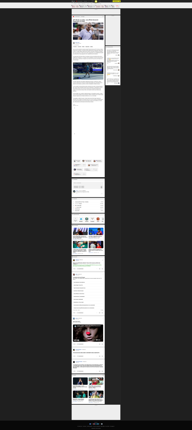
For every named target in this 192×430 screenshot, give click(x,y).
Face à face (99, 3)
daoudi (77, 190)
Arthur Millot (75, 239)
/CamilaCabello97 (78, 349)
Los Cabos (79, 46)
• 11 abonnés (80, 190)
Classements (83, 3)
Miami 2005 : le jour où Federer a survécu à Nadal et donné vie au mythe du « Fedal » (95, 386)
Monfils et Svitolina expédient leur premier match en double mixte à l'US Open (96, 250)
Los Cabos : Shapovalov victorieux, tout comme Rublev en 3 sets (95, 237)
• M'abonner (84, 190)
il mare (77, 318)
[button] (88, 1)
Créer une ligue (75, 220)
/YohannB (77, 259)
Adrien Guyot (77, 42)
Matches (79, 3)
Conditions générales (89, 426)
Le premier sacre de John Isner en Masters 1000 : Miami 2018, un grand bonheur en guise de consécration (96, 400)
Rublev (83, 46)
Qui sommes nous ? (80, 426)
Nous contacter (107, 426)
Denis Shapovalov (88, 160)
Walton (91, 46)
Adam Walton (99, 160)
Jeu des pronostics (79, 1)
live (117, 5)
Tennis (74, 1)
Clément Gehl (91, 238)
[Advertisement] (96, 12)
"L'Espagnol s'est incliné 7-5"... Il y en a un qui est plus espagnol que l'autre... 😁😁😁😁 (113, 74)
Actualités (75, 3)
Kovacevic (75, 46)
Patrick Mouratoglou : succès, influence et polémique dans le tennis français (80, 386)
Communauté (85, 1)
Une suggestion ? (112, 426)
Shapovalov (87, 46)
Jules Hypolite (91, 389)
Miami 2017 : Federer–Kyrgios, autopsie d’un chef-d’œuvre (78, 399)
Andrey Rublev (79, 169)
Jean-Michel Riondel (79, 361)
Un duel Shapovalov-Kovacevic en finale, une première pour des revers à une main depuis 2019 (80, 237)
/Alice (77, 274)
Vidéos (91, 3)
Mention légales (103, 426)
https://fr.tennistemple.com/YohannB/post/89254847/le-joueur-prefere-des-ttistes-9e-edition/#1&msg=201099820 (87, 265)
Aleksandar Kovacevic (95, 164)
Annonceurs (84, 426)
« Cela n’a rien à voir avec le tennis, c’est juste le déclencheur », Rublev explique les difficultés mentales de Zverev (79, 251)
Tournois (88, 3)
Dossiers (95, 3)
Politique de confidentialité (96, 426)
